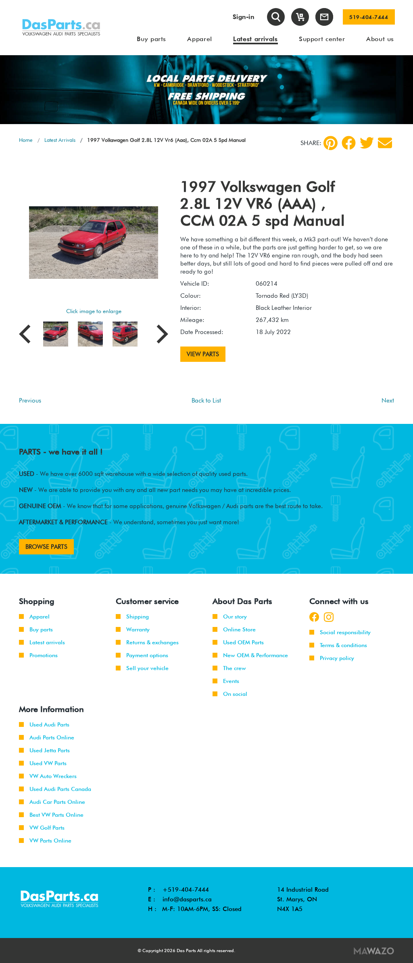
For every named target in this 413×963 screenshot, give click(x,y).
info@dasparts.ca (187, 899)
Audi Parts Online (51, 737)
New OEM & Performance (255, 655)
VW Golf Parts (47, 827)
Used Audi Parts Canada (60, 789)
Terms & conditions (343, 645)
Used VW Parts (48, 763)
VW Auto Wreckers (53, 776)
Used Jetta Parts (49, 750)
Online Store (239, 629)
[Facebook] (349, 143)
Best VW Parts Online (56, 814)
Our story (235, 616)
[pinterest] (330, 143)
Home (26, 140)
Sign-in (243, 17)
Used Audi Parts (49, 724)
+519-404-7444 (186, 889)
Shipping (137, 616)
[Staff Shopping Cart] (300, 17)
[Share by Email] (385, 143)
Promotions (43, 655)
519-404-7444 (368, 17)
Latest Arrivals (59, 140)
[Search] (276, 17)
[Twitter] (367, 143)
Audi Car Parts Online (57, 802)
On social (235, 694)
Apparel (39, 616)
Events (231, 681)
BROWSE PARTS (46, 546)
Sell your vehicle (147, 668)
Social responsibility (345, 632)
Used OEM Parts (243, 642)
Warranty (138, 629)
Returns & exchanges (152, 642)
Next (388, 400)
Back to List (206, 400)
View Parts (203, 354)
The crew (234, 668)
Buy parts (41, 629)
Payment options (147, 655)
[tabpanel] (206, 89)
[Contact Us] (324, 17)
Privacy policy (337, 658)
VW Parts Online (50, 840)
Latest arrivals (47, 642)
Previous (30, 400)
